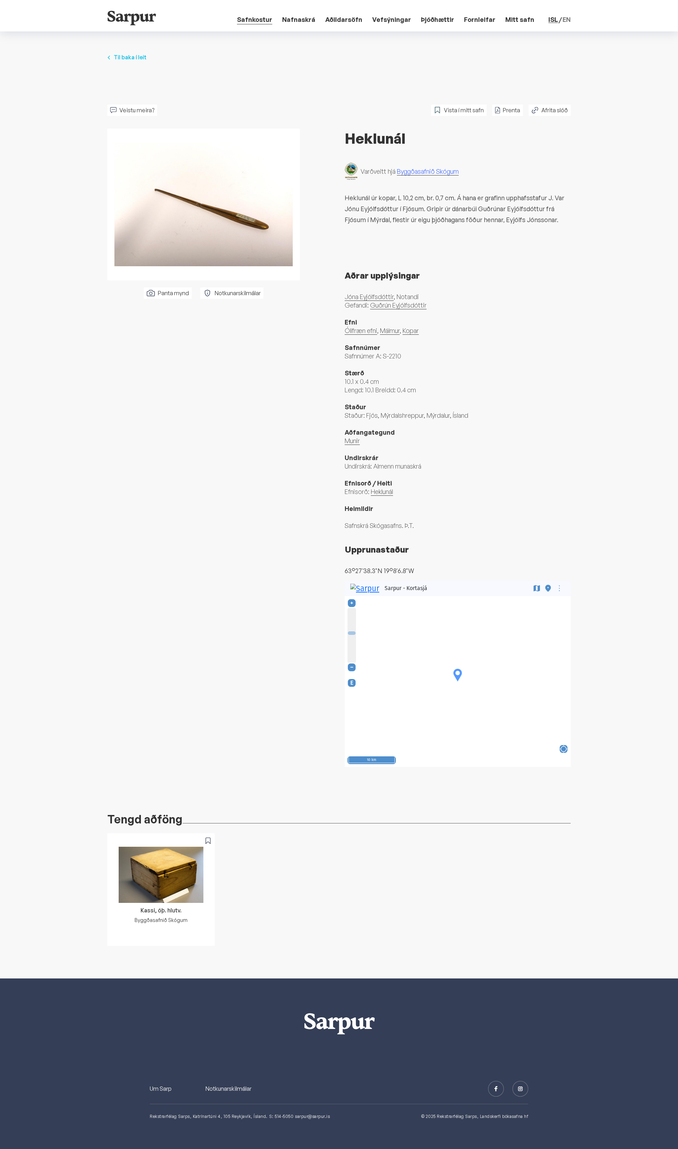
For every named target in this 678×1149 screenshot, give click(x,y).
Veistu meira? (136, 110)
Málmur (390, 330)
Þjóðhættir (437, 19)
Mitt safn (519, 19)
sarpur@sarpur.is (312, 1116)
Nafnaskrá (298, 19)
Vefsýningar (391, 19)
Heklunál (382, 491)
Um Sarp (161, 1088)
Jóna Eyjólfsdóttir (369, 296)
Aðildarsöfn (343, 19)
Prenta (511, 110)
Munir (352, 441)
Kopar (411, 330)
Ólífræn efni (361, 330)
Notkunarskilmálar (238, 293)
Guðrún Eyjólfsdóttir (398, 305)
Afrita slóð (554, 110)
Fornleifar (479, 19)
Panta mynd (173, 293)
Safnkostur (254, 19)
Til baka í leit (130, 57)
